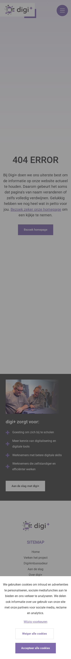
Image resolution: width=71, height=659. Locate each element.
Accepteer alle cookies (35, 648)
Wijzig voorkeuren (35, 622)
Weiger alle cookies (34, 633)
